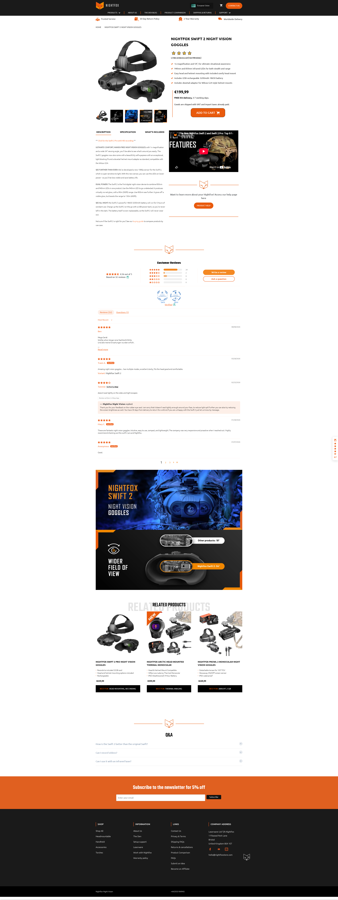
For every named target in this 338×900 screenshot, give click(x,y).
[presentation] (98, 71)
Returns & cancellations (182, 847)
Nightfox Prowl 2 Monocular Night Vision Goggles (219, 663)
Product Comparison (180, 852)
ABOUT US (132, 13)
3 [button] (169, 462)
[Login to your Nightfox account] (216, 5)
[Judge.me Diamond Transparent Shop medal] (175, 296)
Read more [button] (103, 349)
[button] (154, 270)
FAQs (173, 858)
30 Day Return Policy (149, 19)
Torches (99, 852)
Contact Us (176, 831)
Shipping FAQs (177, 842)
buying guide (138, 221)
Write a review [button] (219, 272)
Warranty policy (140, 858)
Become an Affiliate (180, 869)
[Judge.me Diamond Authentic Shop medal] (162, 296)
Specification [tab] (128, 132)
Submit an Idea (178, 863)
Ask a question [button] (218, 279)
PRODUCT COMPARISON (175, 13)
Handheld (100, 842)
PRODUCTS (112, 13)
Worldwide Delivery (232, 19)
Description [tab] (103, 132)
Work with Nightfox (142, 852)
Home (98, 27)
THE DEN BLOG (150, 13)
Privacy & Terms (178, 836)
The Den (137, 836)
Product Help (203, 206)
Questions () (122, 312)
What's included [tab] (154, 132)
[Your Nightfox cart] (221, 5)
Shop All (99, 831)
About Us (137, 831)
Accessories (101, 847)
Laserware (138, 847)
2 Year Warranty (191, 19)
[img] (104, 327)
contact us (234, 6)
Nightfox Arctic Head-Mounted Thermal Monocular (165, 663)
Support (223, 13)
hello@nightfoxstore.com (221, 855)
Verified (168, 304)
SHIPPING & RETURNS (202, 13)
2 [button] (165, 462)
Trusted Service (108, 19)
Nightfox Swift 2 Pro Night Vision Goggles (115, 663)
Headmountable (103, 836)
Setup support (140, 842)
